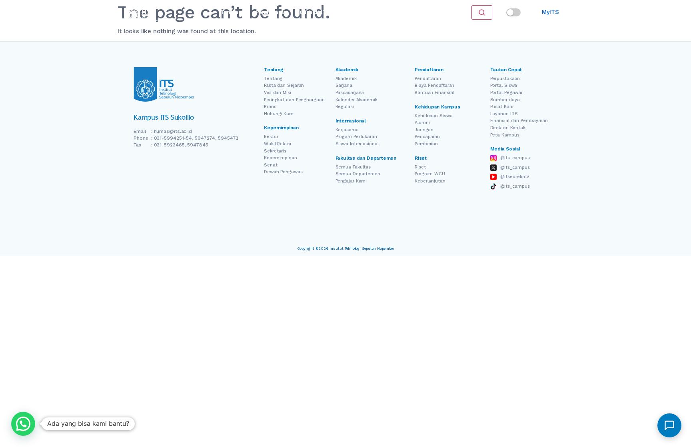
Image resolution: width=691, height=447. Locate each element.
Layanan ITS (504, 113)
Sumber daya (505, 99)
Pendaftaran (271, 12)
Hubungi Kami (279, 113)
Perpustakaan (505, 78)
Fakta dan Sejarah (284, 85)
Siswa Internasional (357, 143)
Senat (271, 165)
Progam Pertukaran (356, 136)
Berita (374, 12)
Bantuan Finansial (434, 92)
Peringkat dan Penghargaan (294, 99)
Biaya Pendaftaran (434, 85)
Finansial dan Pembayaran (519, 120)
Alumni (422, 122)
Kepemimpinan (280, 157)
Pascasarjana (350, 92)
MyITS (550, 12)
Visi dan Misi (277, 92)
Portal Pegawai (506, 92)
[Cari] (481, 12)
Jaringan (424, 129)
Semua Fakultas (353, 167)
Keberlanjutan (430, 181)
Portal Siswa (503, 85)
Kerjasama (347, 129)
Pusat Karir (502, 106)
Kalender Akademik (356, 99)
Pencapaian (427, 136)
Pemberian (426, 143)
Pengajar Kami (351, 181)
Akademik (346, 78)
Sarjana (344, 85)
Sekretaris (275, 151)
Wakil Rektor (278, 143)
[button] (23, 424)
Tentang (231, 12)
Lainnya (401, 12)
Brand (270, 106)
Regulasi (345, 106)
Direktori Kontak (507, 127)
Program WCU (430, 173)
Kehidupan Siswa (434, 115)
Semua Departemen (358, 173)
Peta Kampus (504, 135)
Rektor (271, 136)
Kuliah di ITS (313, 12)
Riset (350, 12)
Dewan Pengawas (283, 171)
